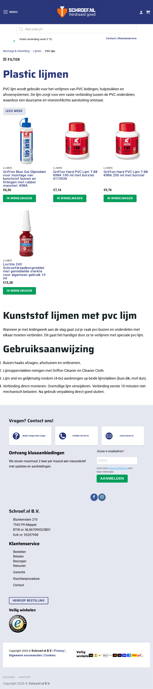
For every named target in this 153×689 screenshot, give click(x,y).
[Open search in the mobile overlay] (76, 29)
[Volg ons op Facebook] (94, 497)
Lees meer (14, 111)
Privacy (59, 651)
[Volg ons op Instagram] (101, 497)
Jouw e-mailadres (110, 451)
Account (9, 677)
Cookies (50, 655)
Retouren (19, 566)
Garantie (19, 572)
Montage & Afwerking (16, 51)
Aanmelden (112, 478)
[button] (10, 12)
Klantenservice (127, 38)
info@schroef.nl (126, 435)
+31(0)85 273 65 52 (80, 435)
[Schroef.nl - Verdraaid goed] (76, 12)
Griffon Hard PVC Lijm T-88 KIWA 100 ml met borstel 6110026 (75, 175)
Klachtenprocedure (26, 579)
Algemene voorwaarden (25, 655)
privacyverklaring (118, 468)
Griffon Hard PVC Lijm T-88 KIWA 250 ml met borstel (126, 173)
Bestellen (19, 552)
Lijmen (37, 51)
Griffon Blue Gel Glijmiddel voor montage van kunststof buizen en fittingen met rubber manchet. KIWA (24, 178)
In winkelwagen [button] (19, 198)
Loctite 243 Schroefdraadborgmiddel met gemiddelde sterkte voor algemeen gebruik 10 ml (24, 271)
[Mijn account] (141, 12)
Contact (111, 38)
